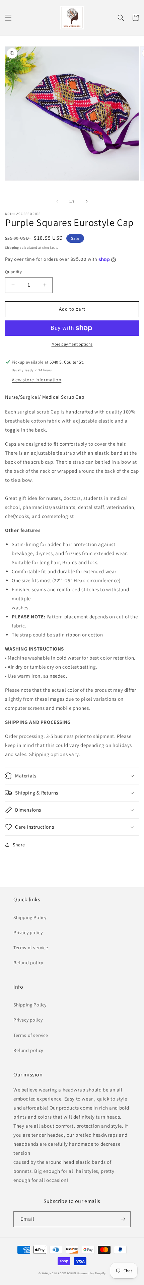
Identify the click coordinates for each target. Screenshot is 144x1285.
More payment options (72, 344)
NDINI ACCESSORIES (63, 1273)
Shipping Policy (30, 917)
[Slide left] (57, 201)
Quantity (13, 272)
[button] (8, 17)
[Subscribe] (123, 1219)
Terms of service (30, 947)
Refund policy (28, 963)
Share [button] (19, 845)
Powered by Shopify (91, 1273)
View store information (36, 380)
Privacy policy (28, 932)
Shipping (12, 247)
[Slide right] (86, 201)
